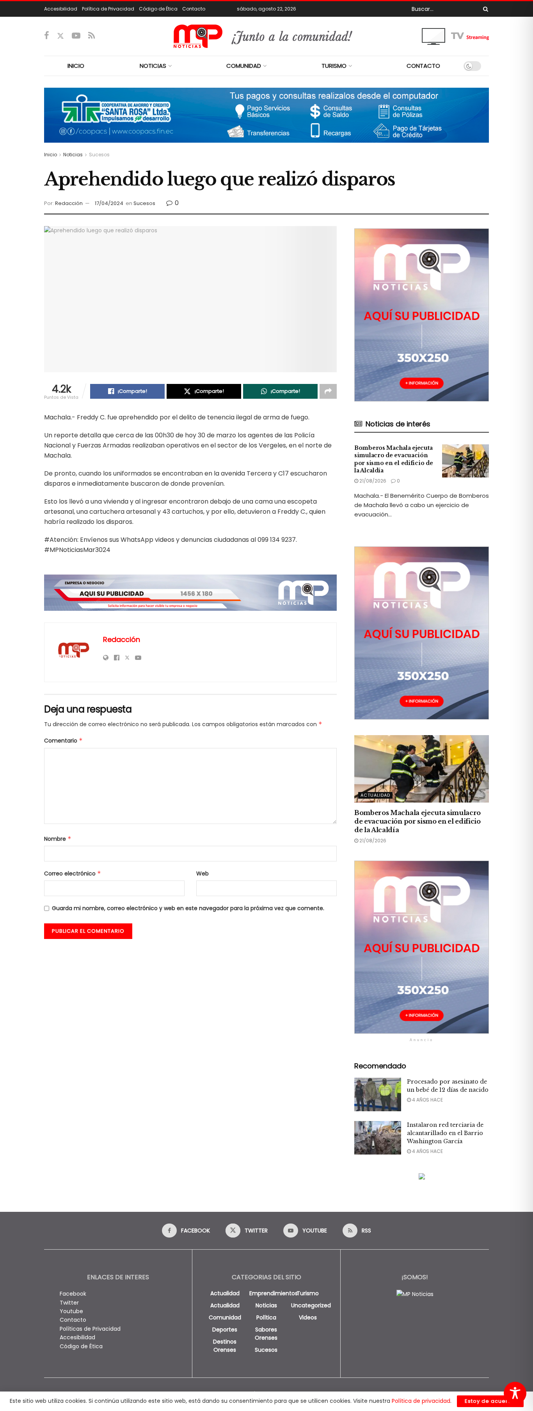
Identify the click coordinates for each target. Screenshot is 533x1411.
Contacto (193, 8)
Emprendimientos (273, 1293)
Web (202, 873)
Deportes (224, 1329)
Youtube (71, 1311)
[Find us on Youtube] (76, 36)
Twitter (69, 1303)
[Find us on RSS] (91, 36)
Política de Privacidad (108, 8)
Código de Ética (158, 8)
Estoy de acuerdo (490, 1401)
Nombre (57, 839)
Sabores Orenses (266, 1334)
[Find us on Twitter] (60, 36)
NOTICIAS (153, 66)
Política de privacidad (421, 1401)
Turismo (308, 1293)
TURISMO (334, 66)
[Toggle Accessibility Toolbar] (515, 1393)
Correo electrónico (72, 873)
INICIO (76, 66)
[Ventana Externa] (455, 36)
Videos (308, 1317)
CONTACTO (423, 66)
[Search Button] (484, 9)
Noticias (73, 154)
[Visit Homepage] (267, 36)
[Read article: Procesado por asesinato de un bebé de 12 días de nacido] (377, 1094)
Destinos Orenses (224, 1346)
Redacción (69, 203)
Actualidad (375, 795)
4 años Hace (427, 1099)
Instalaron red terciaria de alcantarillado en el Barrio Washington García (445, 1133)
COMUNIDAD (243, 66)
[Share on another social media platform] (328, 391)
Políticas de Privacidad (90, 1329)
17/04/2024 (109, 203)
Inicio (50, 154)
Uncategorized (311, 1305)
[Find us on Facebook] (46, 36)
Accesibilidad (60, 8)
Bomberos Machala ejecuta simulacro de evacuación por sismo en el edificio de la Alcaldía (393, 459)
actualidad (225, 1293)
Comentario (63, 740)
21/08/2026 (372, 480)
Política (266, 1317)
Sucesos (99, 154)
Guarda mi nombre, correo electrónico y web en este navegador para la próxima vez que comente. (188, 908)
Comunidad (225, 1317)
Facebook (73, 1294)
